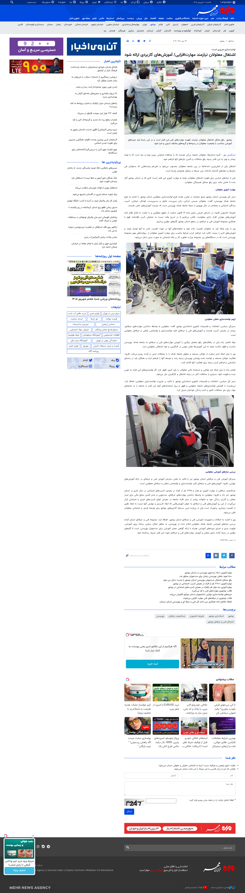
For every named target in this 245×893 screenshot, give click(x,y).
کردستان (216, 31)
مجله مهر (86, 18)
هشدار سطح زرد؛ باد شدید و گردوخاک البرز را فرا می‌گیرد (95, 121)
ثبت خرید (152, 664)
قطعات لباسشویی (111, 335)
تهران (144, 24)
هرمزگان (121, 31)
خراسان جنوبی (112, 24)
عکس (101, 18)
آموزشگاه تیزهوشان (91, 335)
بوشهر (153, 24)
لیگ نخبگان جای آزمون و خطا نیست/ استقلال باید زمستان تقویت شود (94, 179)
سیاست (130, 18)
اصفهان (184, 24)
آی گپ (133, 2)
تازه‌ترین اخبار (112, 61)
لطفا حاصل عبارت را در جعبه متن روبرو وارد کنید (212, 800)
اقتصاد (153, 18)
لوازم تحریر (94, 313)
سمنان (50, 24)
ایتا (71, 2)
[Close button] (33, 836)
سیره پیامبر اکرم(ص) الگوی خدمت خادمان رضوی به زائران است (93, 131)
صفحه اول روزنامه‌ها (108, 256)
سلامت (169, 18)
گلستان (167, 31)
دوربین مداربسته (81, 324)
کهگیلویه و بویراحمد (182, 31)
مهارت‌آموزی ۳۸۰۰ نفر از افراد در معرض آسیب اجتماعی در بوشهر (202, 584)
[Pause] (184, 665)
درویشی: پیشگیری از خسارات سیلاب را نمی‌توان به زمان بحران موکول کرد (94, 78)
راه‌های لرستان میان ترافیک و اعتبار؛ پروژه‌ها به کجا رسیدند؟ (93, 105)
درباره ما (39, 865)
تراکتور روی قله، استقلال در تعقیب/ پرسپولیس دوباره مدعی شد (92, 228)
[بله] (43, 846)
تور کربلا (94, 319)
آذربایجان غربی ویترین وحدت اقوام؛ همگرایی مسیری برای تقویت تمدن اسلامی (93, 141)
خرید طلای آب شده (77, 313)
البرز (168, 24)
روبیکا (82, 2)
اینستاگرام (109, 2)
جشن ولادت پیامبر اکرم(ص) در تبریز (100, 237)
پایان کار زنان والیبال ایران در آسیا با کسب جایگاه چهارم (92, 201)
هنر (212, 18)
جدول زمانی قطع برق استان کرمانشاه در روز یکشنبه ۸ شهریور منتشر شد (92, 209)
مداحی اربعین (108, 324)
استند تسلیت (76, 319)
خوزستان (68, 24)
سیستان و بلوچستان (35, 24)
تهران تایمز (73, 346)
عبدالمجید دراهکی (177, 616)
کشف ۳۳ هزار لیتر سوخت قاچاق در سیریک (97, 113)
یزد (105, 31)
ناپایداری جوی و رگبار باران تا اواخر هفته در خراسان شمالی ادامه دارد (94, 245)
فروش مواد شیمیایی (79, 329)
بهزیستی (160, 616)
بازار (146, 18)
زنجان (58, 24)
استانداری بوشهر (216, 616)
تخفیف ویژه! (19, 871)
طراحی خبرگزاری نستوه (220, 887)
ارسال (129, 811)
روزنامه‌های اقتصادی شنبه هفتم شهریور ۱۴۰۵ (95, 299)
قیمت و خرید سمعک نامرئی (106, 346)
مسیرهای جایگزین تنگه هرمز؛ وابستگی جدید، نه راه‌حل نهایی (92, 169)
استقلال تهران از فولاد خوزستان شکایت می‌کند (96, 188)
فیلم (94, 18)
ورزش (139, 18)
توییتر (94, 2)
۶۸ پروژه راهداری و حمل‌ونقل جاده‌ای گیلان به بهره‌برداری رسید (96, 95)
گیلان (158, 31)
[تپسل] (127, 635)
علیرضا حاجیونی (197, 616)
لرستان (150, 31)
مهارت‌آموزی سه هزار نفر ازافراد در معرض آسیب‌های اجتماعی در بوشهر (200, 587)
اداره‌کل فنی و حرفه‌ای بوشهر (221, 622)
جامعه (161, 18)
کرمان (207, 31)
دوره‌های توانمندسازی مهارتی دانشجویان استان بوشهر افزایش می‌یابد (201, 594)
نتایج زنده (62, 2)
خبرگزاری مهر (229, 155)
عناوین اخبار (229, 24)
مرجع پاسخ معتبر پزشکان (106, 329)
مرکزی (131, 31)
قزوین (231, 31)
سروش (146, 2)
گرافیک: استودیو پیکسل (194, 887)
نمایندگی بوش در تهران (106, 340)
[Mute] (189, 665)
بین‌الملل (120, 18)
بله (122, 2)
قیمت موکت (111, 319)
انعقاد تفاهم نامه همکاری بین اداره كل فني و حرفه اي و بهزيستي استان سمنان (196, 602)
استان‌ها (110, 18)
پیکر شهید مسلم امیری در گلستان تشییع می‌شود (95, 194)
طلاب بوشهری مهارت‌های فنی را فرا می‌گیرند (212, 591)
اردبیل (175, 24)
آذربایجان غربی (197, 24)
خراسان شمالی (81, 24)
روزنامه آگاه (94, 351)
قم (224, 31)
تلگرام (159, 2)
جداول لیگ (46, 2)
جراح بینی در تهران (111, 313)
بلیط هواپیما (73, 335)
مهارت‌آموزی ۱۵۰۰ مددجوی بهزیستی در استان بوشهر (208, 573)
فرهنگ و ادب (222, 18)
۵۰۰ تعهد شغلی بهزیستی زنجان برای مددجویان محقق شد (205, 576)
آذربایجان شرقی (214, 24)
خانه (232, 18)
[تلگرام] (48, 846)
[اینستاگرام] (38, 846)
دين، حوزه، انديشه (200, 18)
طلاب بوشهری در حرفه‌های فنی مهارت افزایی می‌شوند (207, 598)
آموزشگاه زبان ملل (79, 340)
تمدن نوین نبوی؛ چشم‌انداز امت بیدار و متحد (96, 87)
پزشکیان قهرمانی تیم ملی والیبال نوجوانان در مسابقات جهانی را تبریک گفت (92, 219)
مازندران (140, 31)
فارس (20, 24)
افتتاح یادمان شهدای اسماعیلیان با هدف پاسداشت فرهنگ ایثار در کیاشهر (93, 68)
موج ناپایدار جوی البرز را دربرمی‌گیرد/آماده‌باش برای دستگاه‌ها (94, 151)
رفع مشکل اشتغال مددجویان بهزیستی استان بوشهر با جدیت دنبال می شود (197, 580)
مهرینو (86, 346)
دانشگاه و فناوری (182, 18)
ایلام (161, 24)
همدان (112, 31)
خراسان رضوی (97, 24)
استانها (231, 41)
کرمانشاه (198, 31)
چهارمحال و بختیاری (130, 24)
